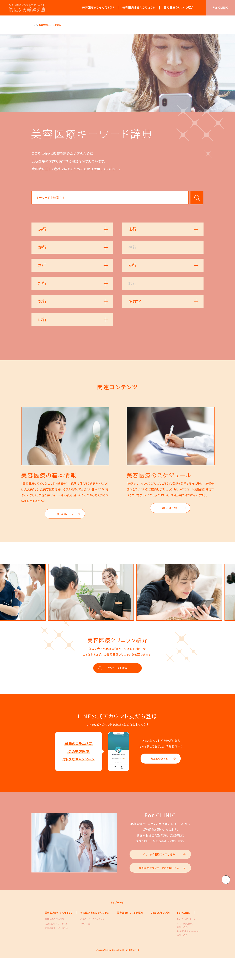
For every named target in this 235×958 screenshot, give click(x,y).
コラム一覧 (85, 923)
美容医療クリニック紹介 (130, 912)
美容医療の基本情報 (52, 919)
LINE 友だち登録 (160, 912)
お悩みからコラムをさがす (87, 919)
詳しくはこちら (65, 514)
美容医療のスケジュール (52, 923)
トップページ (118, 902)
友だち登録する (159, 758)
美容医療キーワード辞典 (52, 927)
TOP (33, 25)
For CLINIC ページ (184, 919)
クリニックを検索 (118, 668)
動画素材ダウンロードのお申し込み (159, 868)
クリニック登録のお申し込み (159, 854)
